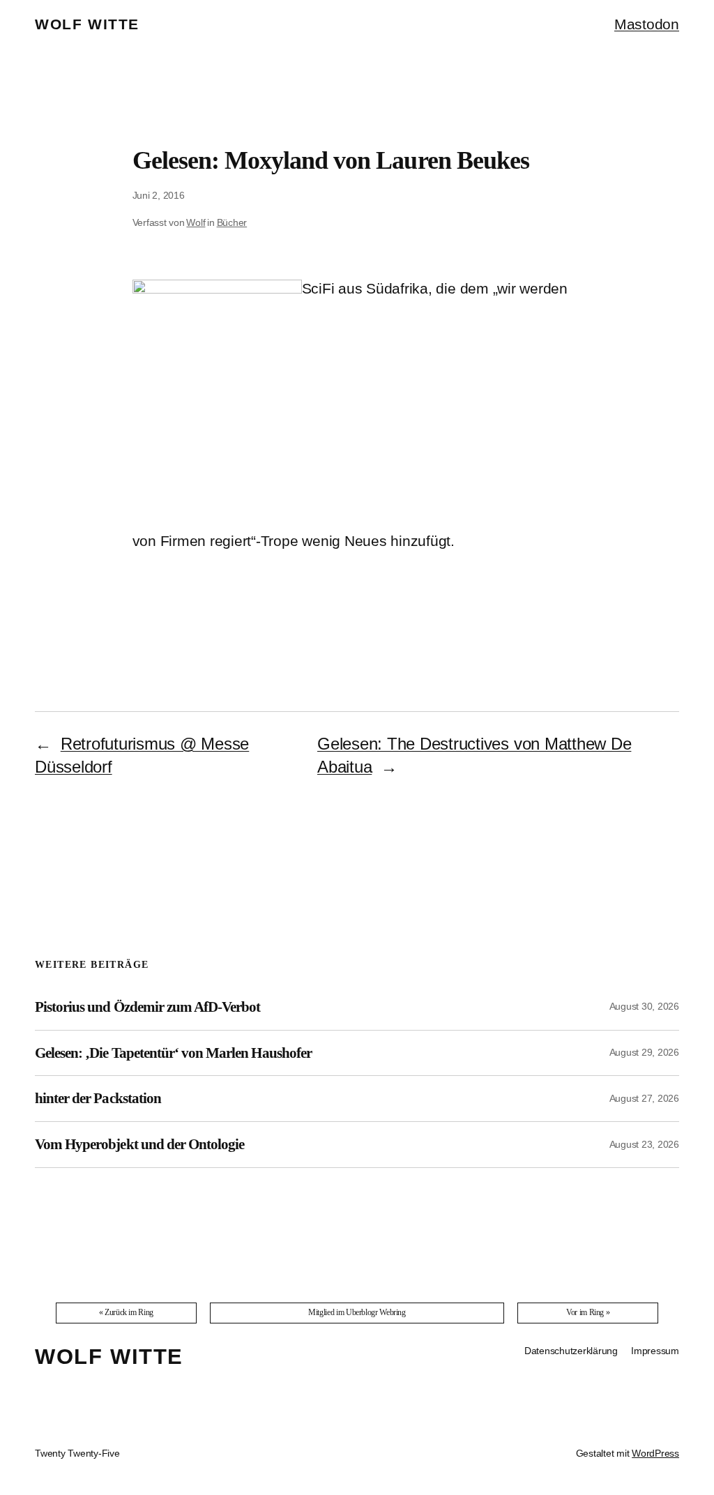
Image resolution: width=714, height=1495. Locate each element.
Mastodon (646, 24)
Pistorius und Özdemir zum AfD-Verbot (147, 1007)
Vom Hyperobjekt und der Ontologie (139, 1144)
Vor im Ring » (587, 1312)
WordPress (655, 1453)
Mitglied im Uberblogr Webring (357, 1312)
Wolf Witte (87, 24)
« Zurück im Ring (126, 1312)
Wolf (195, 222)
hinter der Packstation (98, 1098)
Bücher (232, 222)
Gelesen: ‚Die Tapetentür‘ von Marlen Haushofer (173, 1053)
